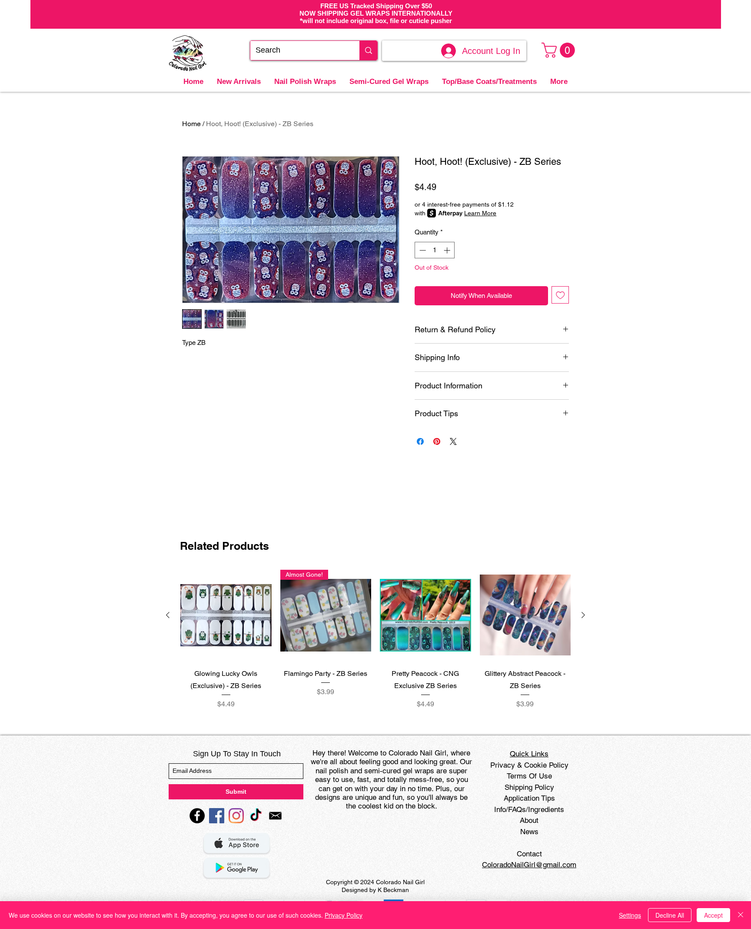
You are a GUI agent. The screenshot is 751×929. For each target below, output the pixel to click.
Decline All (669, 915)
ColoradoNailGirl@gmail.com (529, 864)
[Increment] (448, 250)
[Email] (275, 815)
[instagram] (236, 815)
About (529, 820)
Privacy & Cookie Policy (529, 765)
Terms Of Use (529, 776)
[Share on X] (453, 441)
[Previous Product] (168, 615)
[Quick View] (226, 615)
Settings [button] (630, 915)
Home (191, 124)
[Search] (368, 50)
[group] (375, 639)
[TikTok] (255, 815)
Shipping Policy (529, 787)
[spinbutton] (435, 250)
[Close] (740, 915)
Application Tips (529, 798)
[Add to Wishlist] (560, 295)
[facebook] (197, 815)
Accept (713, 915)
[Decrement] (422, 250)
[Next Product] (583, 615)
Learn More (480, 213)
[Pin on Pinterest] (437, 441)
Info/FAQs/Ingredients (529, 809)
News (529, 831)
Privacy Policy (343, 915)
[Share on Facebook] (420, 441)
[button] (560, 50)
